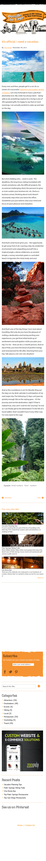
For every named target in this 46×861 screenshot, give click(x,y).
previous (8, 498)
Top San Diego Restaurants (15, 798)
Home (20, 825)
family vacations (17, 486)
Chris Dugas (8, 47)
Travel (26, 486)
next (38, 498)
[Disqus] (23, 617)
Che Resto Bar (7, 570)
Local (6, 713)
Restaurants (9, 717)
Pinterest (16, 672)
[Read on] (41, 533)
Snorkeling (8, 720)
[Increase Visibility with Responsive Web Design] (22, 771)
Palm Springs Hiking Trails (11, 548)
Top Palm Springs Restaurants (16, 794)
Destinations (9, 703)
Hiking (6, 710)
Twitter (10, 671)
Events (7, 707)
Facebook (5, 672)
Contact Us (30, 825)
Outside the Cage (23, 14)
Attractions (8, 700)
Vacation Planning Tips (10, 526)
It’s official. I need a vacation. (20, 41)
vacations (33, 486)
